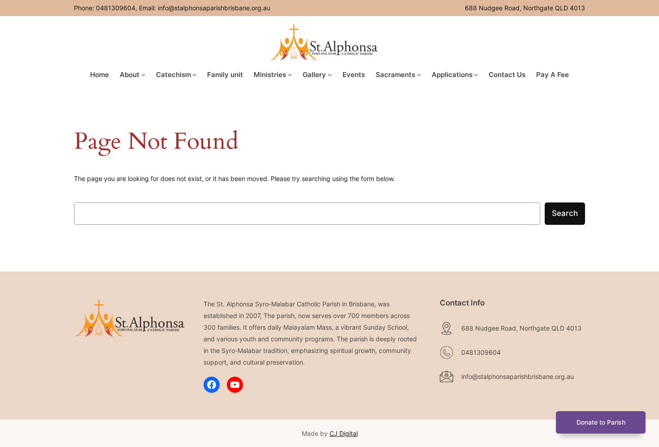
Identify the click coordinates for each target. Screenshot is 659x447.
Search (565, 213)
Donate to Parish (601, 422)
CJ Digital (344, 433)
